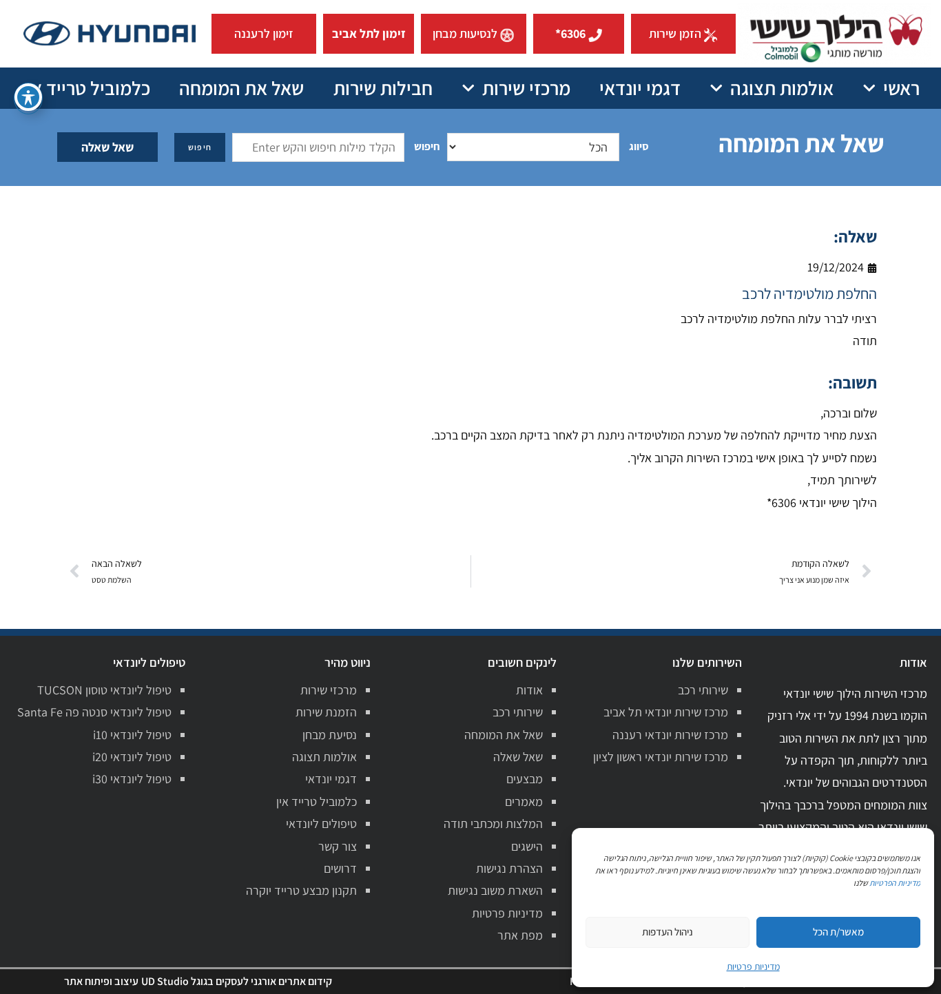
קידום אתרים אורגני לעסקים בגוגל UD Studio (236, 981)
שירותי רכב (703, 690)
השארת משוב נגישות (495, 890)
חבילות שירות (383, 88)
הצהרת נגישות (509, 868)
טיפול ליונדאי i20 (132, 757)
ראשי (901, 88)
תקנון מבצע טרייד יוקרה (301, 890)
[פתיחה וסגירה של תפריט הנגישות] (28, 97)
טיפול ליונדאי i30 (132, 779)
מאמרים (524, 801)
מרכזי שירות (526, 88)
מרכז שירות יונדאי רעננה (670, 735)
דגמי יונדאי (640, 88)
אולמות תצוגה (782, 88)
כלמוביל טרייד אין (85, 88)
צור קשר (337, 846)
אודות (529, 690)
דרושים (340, 868)
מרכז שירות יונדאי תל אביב (665, 712)
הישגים (527, 846)
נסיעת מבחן (329, 735)
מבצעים (524, 779)
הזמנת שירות (326, 712)
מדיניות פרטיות (507, 913)
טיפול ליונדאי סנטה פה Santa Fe (94, 712)
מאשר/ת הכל (838, 931)
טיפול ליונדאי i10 (132, 735)
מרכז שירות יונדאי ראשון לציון (660, 757)
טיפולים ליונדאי (321, 823)
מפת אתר (520, 935)
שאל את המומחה (241, 88)
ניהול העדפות (667, 931)
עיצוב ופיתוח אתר (101, 981)
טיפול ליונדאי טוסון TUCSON (104, 690)
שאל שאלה (107, 147)
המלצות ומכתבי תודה (493, 823)
